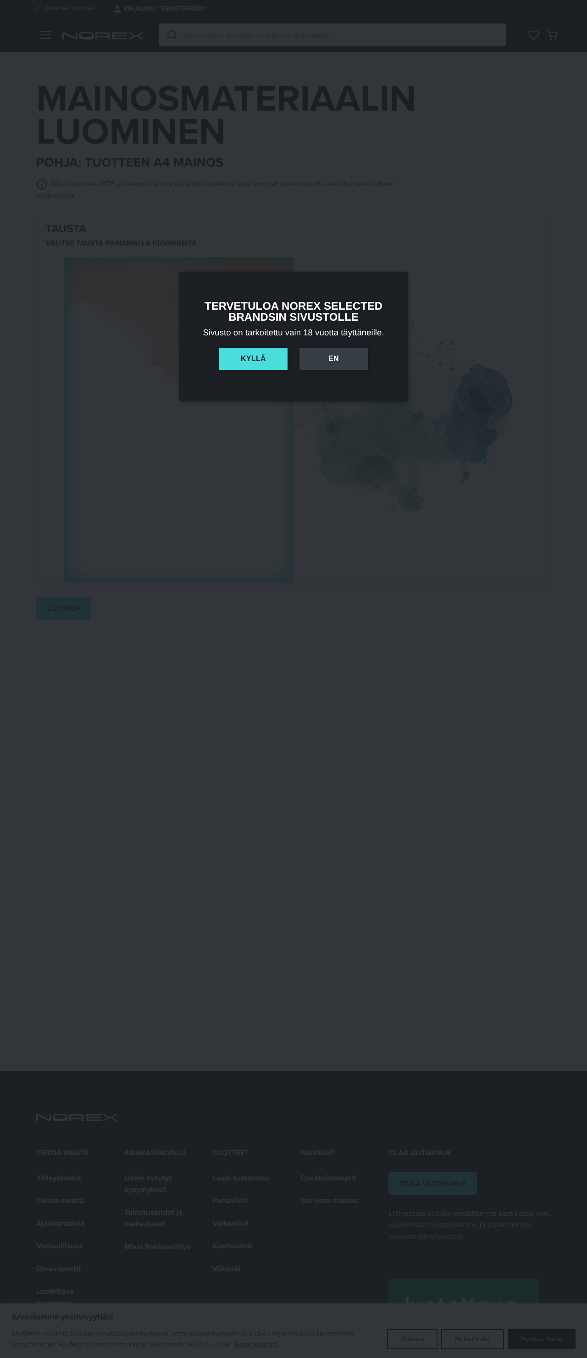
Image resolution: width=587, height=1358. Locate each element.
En (333, 358)
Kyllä (253, 358)
